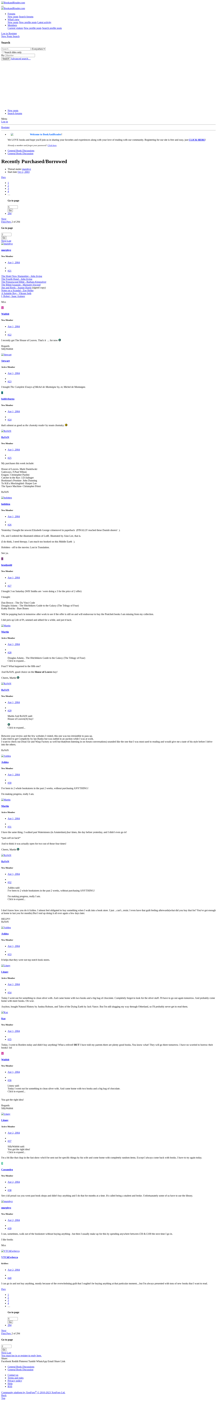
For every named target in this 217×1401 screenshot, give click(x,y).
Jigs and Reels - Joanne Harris (16, 287)
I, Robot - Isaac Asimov (13, 296)
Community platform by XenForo (33, 1392)
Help (10, 1383)
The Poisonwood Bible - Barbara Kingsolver (23, 282)
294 (9, 213)
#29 (9, 710)
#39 (9, 1228)
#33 (9, 954)
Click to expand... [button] (16, 660)
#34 (9, 992)
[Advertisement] (108, 84)
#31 (9, 826)
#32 (9, 882)
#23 (9, 381)
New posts (13, 16)
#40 (9, 1278)
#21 (9, 270)
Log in (4, 121)
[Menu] (2, 6)
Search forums (26, 16)
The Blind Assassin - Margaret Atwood (21, 284)
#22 (9, 334)
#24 (9, 419)
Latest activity (44, 22)
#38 (9, 1190)
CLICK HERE (197, 139)
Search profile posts (52, 28)
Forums (11, 13)
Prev (3, 177)
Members (12, 25)
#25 (9, 458)
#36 (9, 1080)
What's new (13, 19)
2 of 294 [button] (16, 221)
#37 (9, 1141)
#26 (9, 524)
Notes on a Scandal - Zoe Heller (17, 290)
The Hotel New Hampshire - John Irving (21, 276)
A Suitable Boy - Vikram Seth (16, 293)
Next (3, 219)
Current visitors (15, 28)
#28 (9, 652)
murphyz (26, 169)
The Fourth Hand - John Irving (16, 279)
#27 (9, 585)
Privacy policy (15, 1380)
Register (5, 127)
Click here (52, 145)
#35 (9, 1039)
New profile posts (28, 22)
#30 (9, 782)
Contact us (13, 1375)
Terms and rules (16, 1377)
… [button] (9, 194)
